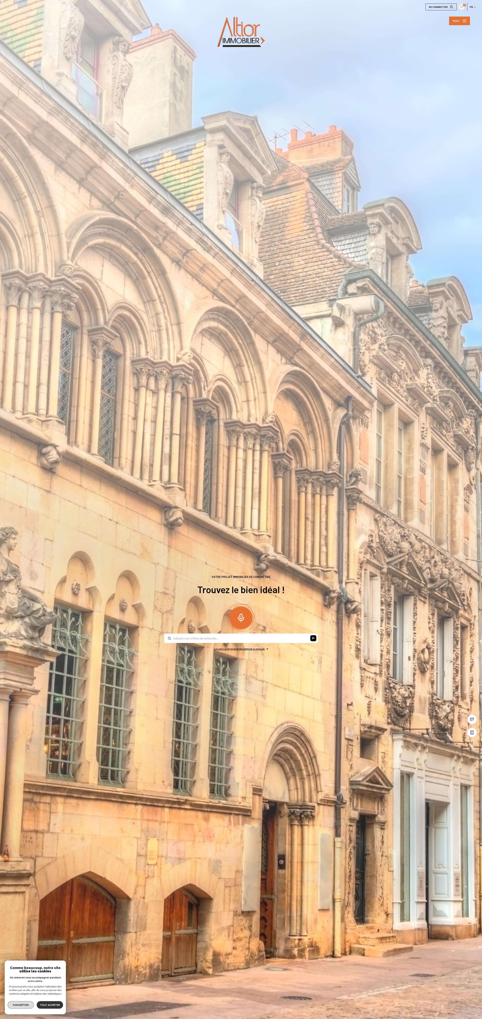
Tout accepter (50, 1005)
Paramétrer (21, 1005)
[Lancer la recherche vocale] (241, 617)
